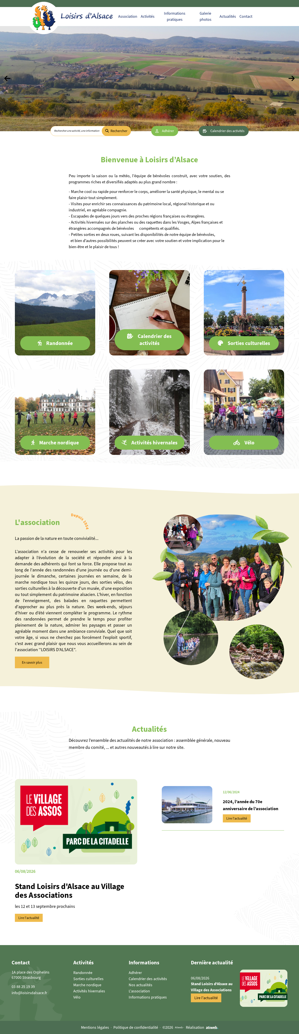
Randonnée (82, 972)
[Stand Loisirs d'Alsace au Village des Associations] (263, 988)
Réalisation (195, 1027)
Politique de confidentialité (135, 1027)
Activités (148, 16)
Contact (245, 16)
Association (127, 16)
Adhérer (168, 131)
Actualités (228, 16)
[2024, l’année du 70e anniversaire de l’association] (187, 804)
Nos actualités (140, 985)
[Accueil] (81, 16)
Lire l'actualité (28, 918)
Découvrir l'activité (55, 337)
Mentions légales (95, 1027)
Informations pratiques (148, 997)
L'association (139, 991)
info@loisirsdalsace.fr (29, 992)
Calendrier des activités (227, 131)
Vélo (77, 997)
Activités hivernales (89, 991)
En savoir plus (32, 662)
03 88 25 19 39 (23, 986)
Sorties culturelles (88, 978)
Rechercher (119, 131)
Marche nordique (87, 985)
